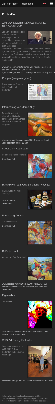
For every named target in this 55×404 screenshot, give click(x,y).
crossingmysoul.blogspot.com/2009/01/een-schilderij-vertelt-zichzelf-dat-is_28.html (26, 141)
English (44, 3)
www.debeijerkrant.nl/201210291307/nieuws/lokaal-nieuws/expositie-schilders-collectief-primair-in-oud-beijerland (25, 286)
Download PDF (9, 158)
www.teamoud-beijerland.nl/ (8, 202)
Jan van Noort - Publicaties (17, 3)
